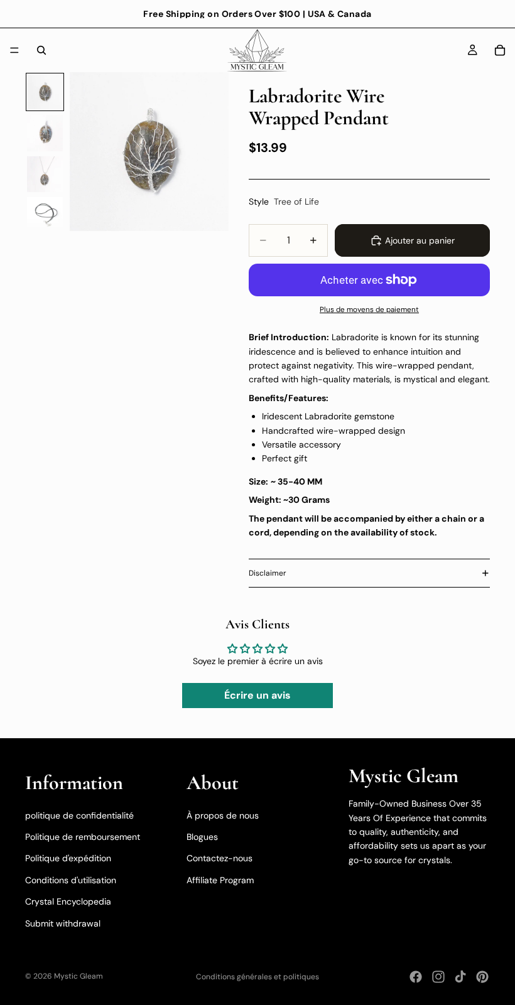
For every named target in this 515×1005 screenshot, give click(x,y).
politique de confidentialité (79, 815)
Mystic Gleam (78, 976)
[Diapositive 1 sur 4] (45, 92)
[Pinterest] (482, 976)
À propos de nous (223, 815)
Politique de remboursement (82, 836)
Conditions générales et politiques (257, 977)
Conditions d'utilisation (70, 880)
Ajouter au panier (420, 240)
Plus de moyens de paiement (369, 309)
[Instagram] (438, 976)
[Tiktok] (460, 976)
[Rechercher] (41, 50)
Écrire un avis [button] (257, 695)
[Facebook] (415, 976)
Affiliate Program (220, 880)
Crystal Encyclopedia (68, 901)
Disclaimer (267, 573)
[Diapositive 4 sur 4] (45, 215)
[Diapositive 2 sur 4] (45, 133)
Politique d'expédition (68, 858)
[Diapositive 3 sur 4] (45, 174)
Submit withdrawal (62, 922)
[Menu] (14, 50)
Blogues (202, 836)
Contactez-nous (219, 858)
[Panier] (500, 50)
